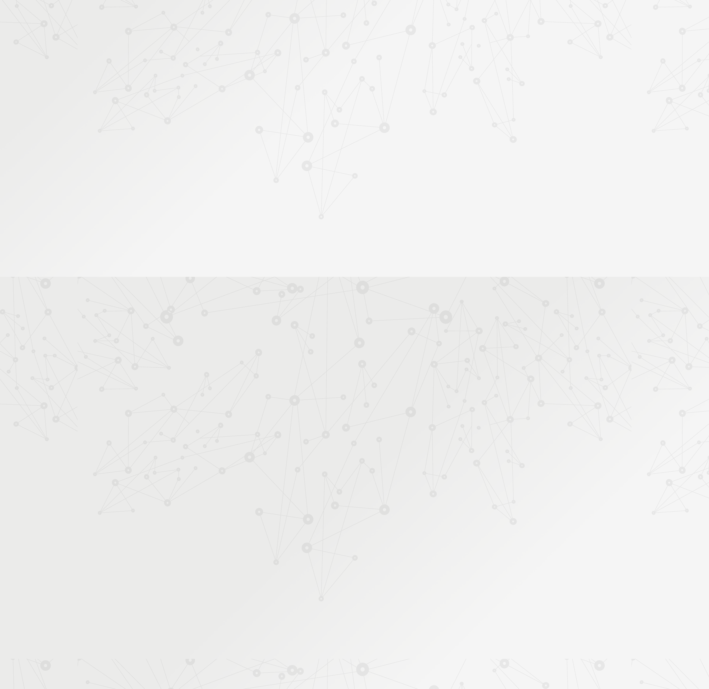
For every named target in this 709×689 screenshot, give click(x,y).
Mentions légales (239, 629)
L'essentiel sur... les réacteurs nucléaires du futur (339, 358)
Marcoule (350, 381)
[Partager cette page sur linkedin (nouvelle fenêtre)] (396, 151)
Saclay (367, 381)
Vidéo (296, 95)
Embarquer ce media (454, 287)
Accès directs (440, 11)
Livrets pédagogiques (250, 182)
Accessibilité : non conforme (348, 629)
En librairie (241, 217)
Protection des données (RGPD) (289, 629)
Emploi (415, 11)
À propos (254, 11)
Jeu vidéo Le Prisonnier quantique (252, 162)
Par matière (241, 96)
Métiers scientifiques (420, 72)
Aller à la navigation (438, 28)
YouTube (450, 629)
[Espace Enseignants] (279, 49)
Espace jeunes (411, 65)
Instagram (443, 629)
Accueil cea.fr (463, 65)
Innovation (338, 11)
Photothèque (380, 65)
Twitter (437, 629)
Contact (437, 65)
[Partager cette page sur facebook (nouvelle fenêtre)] (382, 139)
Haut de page (671, 595)
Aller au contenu (409, 28)
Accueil (254, 85)
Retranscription (454, 280)
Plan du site (390, 629)
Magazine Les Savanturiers (255, 191)
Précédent (306, 594)
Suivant (473, 594)
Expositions (242, 209)
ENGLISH (477, 11)
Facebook (430, 629)
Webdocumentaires (248, 150)
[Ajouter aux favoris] (329, 136)
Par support (321, 85)
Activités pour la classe (365, 72)
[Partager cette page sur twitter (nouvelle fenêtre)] (326, 151)
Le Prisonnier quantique (509, 64)
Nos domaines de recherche (295, 11)
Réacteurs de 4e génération (385, 95)
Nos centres (392, 11)
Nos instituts (364, 11)
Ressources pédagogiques (305, 72)
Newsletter (460, 72)
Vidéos (238, 133)
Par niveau (240, 106)
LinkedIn (456, 629)
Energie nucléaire (346, 95)
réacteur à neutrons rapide (399, 381)
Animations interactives (252, 124)
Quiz (236, 142)
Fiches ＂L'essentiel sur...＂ (255, 173)
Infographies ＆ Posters (252, 200)
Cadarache (329, 381)
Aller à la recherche (470, 28)
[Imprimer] (301, 136)
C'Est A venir (317, 95)
